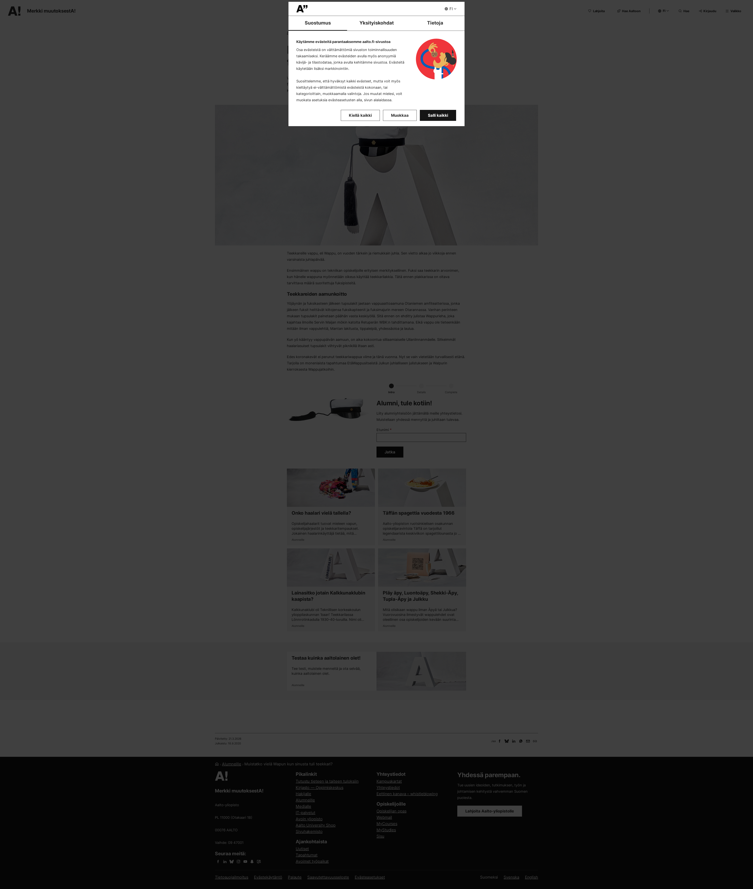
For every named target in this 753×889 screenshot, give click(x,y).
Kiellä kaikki (360, 115)
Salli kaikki (438, 115)
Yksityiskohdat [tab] (376, 23)
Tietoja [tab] (435, 23)
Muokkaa (400, 115)
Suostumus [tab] (318, 23)
